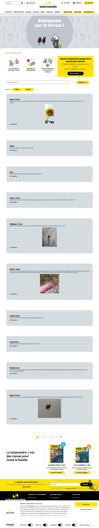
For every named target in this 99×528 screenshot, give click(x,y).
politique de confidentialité (71, 488)
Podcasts (50, 12)
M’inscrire (85, 484)
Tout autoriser (86, 504)
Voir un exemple (27, 486)
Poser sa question (74, 73)
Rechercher (81, 82)
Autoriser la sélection (86, 509)
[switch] (45, 525)
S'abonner (77, 3)
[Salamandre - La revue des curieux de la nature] (48, 5)
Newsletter (31, 3)
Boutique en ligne (32, 497)
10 (56, 437)
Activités (36, 12)
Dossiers (28, 12)
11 (58, 437)
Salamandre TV (89, 12)
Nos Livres (78, 12)
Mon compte (66, 3)
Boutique (88, 3)
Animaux (17, 89)
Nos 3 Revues (68, 12)
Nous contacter (76, 497)
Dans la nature (19, 12)
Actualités (8, 12)
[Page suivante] (61, 437)
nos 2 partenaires (30, 506)
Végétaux (28, 89)
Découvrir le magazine (56, 472)
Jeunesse (57, 12)
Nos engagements (54, 497)
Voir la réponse (13, 124)
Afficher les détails (84, 525)
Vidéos (43, 12)
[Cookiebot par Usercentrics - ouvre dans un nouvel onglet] (10, 525)
